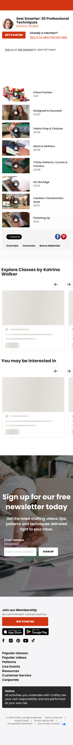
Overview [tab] (12, 245)
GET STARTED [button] (14, 35)
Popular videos (14, 657)
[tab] (36, 94)
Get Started (26, 50)
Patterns (9, 662)
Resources (10, 671)
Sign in (9, 50)
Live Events (11, 666)
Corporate (10, 680)
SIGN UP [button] (48, 551)
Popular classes (15, 653)
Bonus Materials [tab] (50, 245)
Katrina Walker (27, 26)
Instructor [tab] (29, 245)
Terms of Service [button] (53, 717)
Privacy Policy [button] (22, 720)
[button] (48, 35)
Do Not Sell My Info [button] (44, 720)
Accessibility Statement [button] (19, 723)
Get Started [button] (25, 621)
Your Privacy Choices (49, 723)
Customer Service (16, 675)
